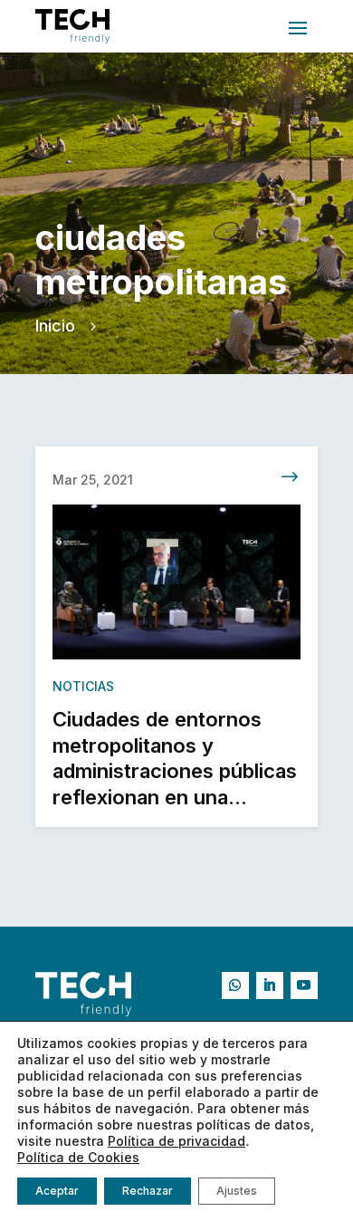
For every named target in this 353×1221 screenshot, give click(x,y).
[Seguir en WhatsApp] (235, 985)
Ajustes (236, 1190)
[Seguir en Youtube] (304, 985)
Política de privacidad (176, 1141)
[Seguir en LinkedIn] (269, 985)
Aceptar (57, 1190)
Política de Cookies (78, 1157)
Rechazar (147, 1190)
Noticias (83, 686)
